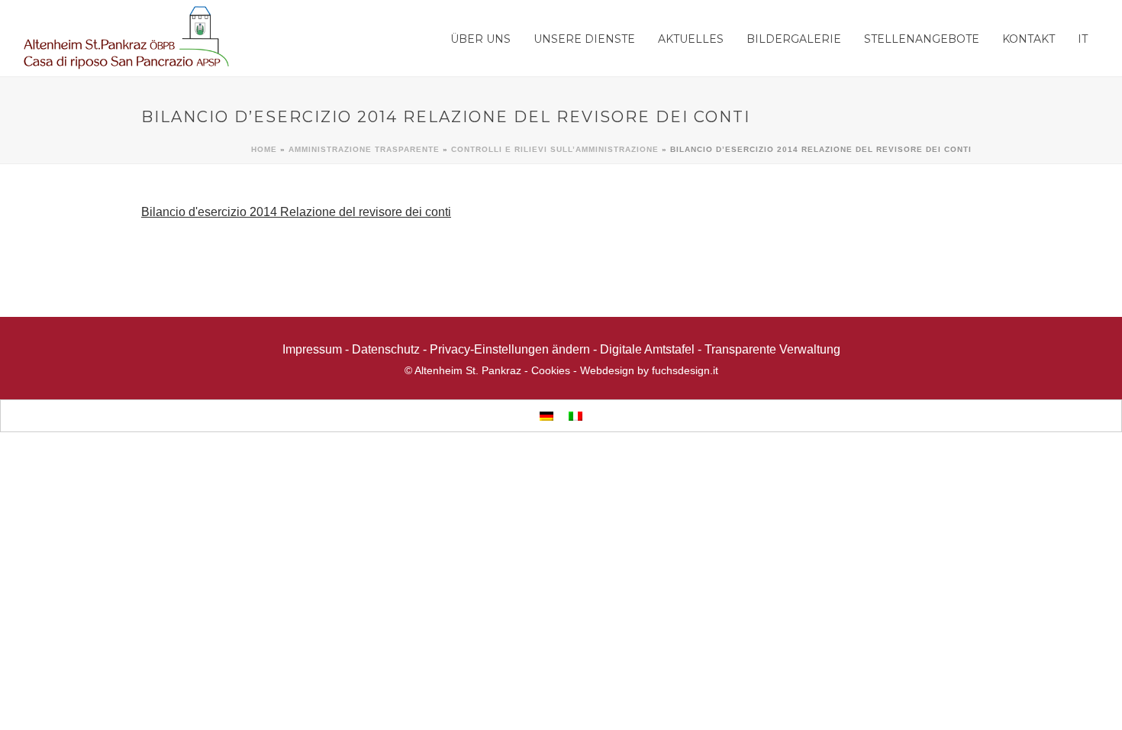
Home (264, 149)
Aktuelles (691, 39)
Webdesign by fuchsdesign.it (649, 370)
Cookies (550, 370)
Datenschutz (386, 349)
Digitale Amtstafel (647, 349)
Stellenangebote (921, 39)
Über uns (480, 39)
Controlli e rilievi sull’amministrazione (555, 149)
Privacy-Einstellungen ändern (510, 349)
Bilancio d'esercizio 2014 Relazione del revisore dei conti (296, 211)
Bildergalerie (793, 39)
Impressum (312, 349)
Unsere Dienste (584, 39)
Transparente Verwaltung (772, 349)
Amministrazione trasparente (364, 149)
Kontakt (1028, 39)
